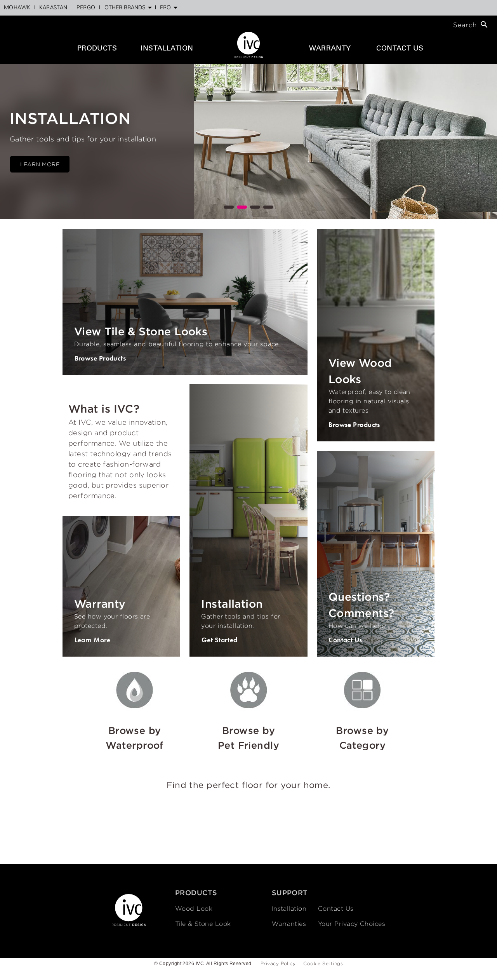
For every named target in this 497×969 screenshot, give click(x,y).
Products (97, 48)
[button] (229, 207)
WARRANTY (330, 48)
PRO (165, 7)
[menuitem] (17, 7)
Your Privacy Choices (351, 923)
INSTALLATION (167, 48)
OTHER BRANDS (124, 7)
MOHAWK (17, 7)
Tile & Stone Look (203, 923)
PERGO (85, 7)
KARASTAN (53, 7)
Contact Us (336, 908)
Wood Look (193, 908)
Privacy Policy (278, 963)
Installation (289, 908)
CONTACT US (400, 48)
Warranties (289, 923)
